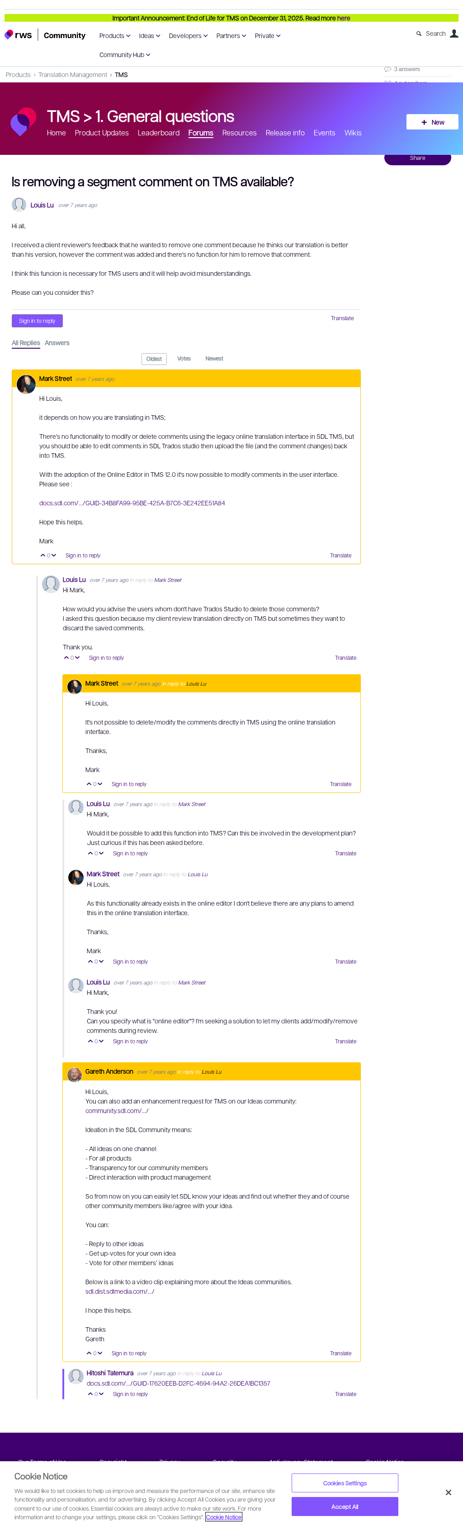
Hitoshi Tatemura (111, 1372)
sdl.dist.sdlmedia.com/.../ (120, 1291)
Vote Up (43, 556)
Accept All (344, 1506)
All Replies (26, 342)
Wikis (353, 132)
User (453, 33)
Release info (285, 132)
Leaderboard (159, 132)
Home (56, 132)
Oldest (154, 358)
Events (324, 132)
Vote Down (54, 556)
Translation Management (72, 74)
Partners (228, 35)
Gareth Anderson (110, 1071)
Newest (214, 358)
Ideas (146, 35)
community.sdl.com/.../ (117, 1110)
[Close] (448, 1492)
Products (111, 35)
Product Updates (102, 132)
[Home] (45, 35)
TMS (121, 74)
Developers (185, 35)
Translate (342, 318)
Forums (201, 132)
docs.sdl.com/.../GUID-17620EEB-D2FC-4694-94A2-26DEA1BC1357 (178, 1383)
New (438, 122)
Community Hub (121, 54)
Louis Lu (42, 205)
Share (417, 157)
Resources (239, 132)
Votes (184, 358)
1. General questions (164, 115)
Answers (57, 342)
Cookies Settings (345, 1483)
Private (264, 35)
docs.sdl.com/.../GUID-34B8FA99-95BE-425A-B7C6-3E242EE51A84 (132, 503)
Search (436, 33)
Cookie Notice (223, 1517)
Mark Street (56, 378)
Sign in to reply (37, 320)
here (343, 18)
